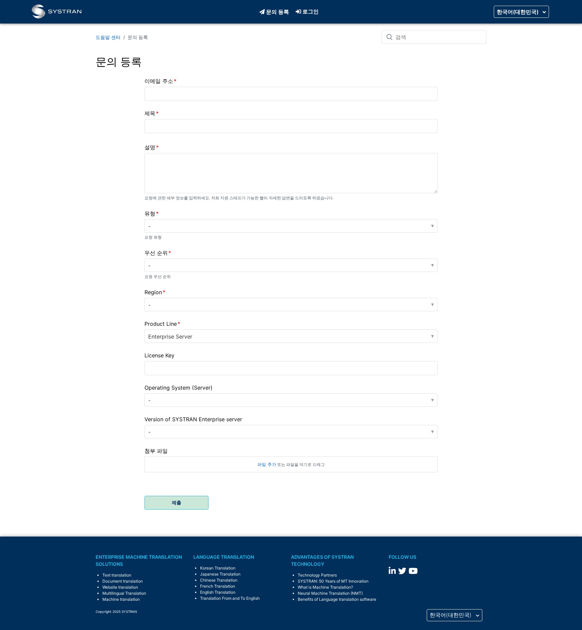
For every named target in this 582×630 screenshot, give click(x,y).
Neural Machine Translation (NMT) (330, 593)
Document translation (122, 581)
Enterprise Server (170, 336)
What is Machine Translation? (325, 587)
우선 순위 (156, 252)
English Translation (217, 592)
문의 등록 (277, 11)
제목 (149, 113)
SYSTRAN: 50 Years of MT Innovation (333, 581)
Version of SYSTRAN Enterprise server (193, 419)
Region (153, 292)
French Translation (217, 586)
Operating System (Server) (178, 387)
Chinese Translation (218, 580)
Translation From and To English (230, 598)
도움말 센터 (108, 37)
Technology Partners (317, 575)
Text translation (116, 575)
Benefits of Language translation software (337, 599)
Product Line (160, 323)
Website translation (120, 587)
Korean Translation (217, 567)
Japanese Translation (220, 574)
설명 (149, 147)
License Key (159, 355)
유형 (149, 213)
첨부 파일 (156, 450)
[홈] (56, 12)
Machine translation (121, 599)
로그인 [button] (310, 11)
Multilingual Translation (124, 593)
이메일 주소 (158, 81)
